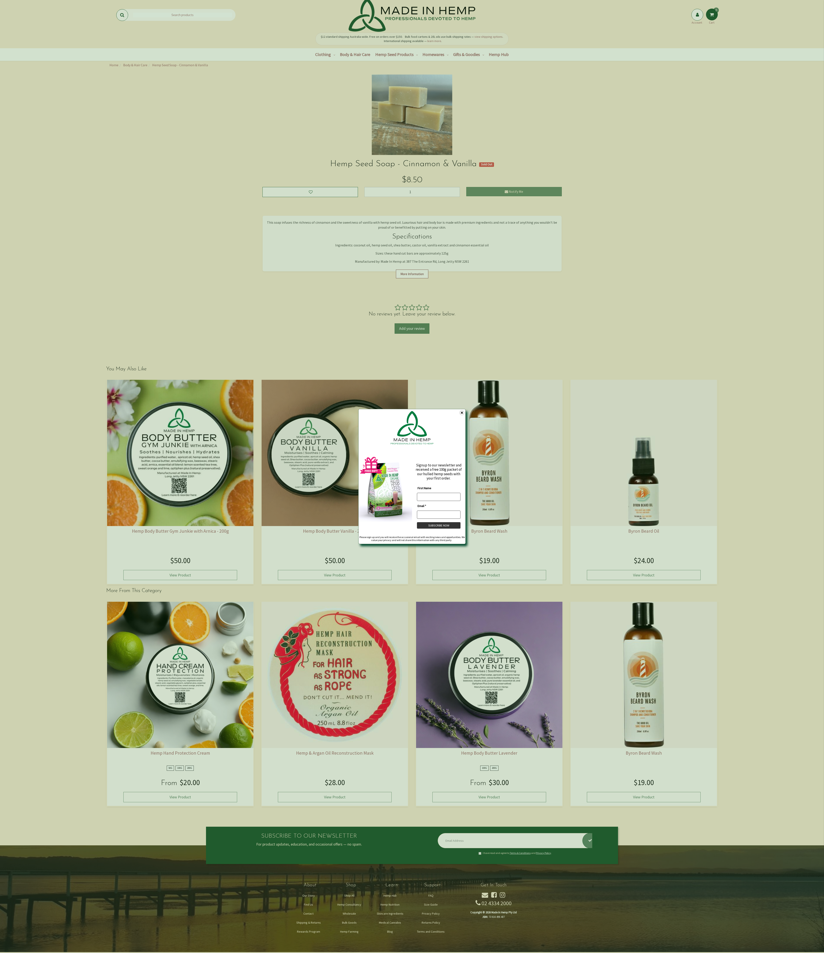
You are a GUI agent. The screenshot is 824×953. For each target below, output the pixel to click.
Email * (422, 506)
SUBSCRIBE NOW (438, 525)
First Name (424, 488)
